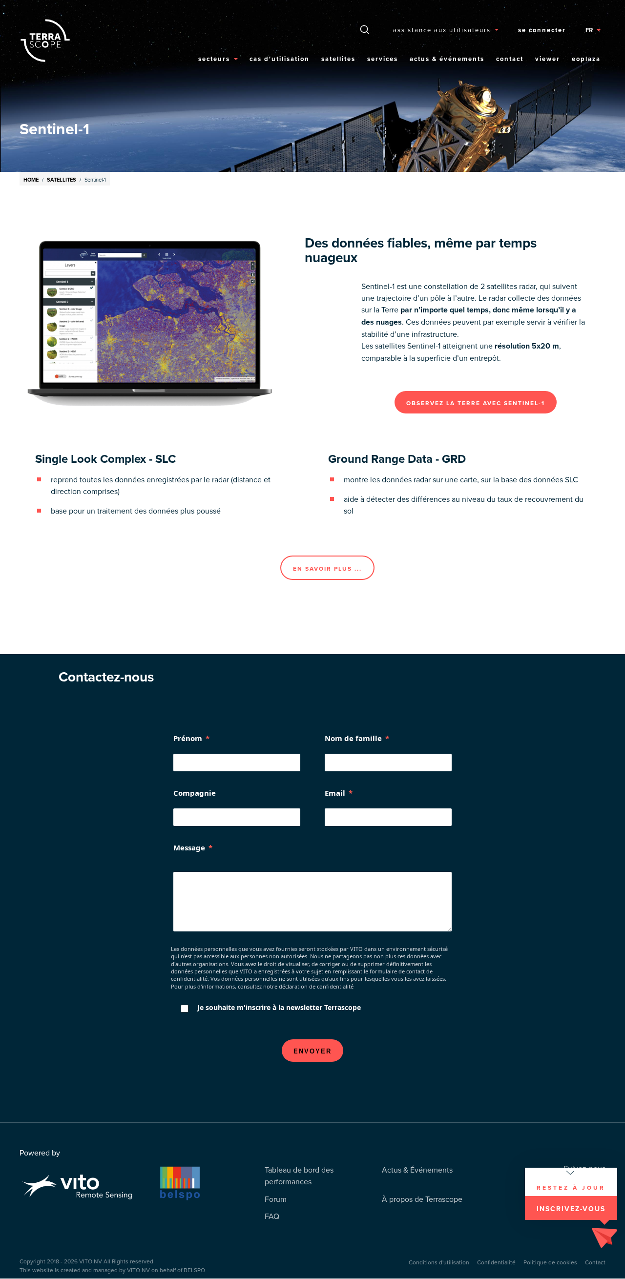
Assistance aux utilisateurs (442, 29)
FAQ (272, 1216)
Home (31, 180)
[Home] (49, 40)
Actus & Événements (447, 58)
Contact (509, 58)
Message (189, 847)
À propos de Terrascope (422, 1199)
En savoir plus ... (327, 568)
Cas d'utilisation (280, 58)
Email (335, 793)
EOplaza (586, 58)
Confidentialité (496, 1262)
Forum (276, 1199)
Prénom (187, 738)
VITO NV (90, 1261)
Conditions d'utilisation (439, 1262)
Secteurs (214, 58)
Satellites (338, 58)
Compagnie (194, 793)
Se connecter (542, 30)
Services (382, 58)
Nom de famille (353, 738)
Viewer (547, 58)
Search (364, 29)
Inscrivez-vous (571, 1209)
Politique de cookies (550, 1262)
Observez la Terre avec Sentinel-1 (475, 403)
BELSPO (194, 1270)
